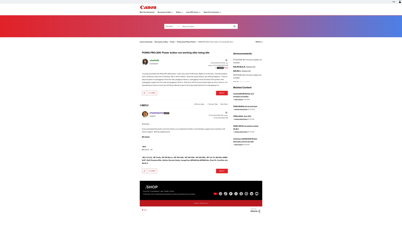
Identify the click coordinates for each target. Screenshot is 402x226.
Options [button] (258, 42)
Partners (172, 191)
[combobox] (209, 26)
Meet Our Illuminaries (147, 12)
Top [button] (145, 210)
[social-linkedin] (251, 193)
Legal (161, 191)
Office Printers (239, 99)
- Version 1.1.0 (244, 66)
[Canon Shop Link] (150, 187)
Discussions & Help (164, 12)
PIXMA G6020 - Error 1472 (242, 116)
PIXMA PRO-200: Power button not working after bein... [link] (216, 42)
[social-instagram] (220, 193)
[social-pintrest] (246, 193)
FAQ (393, 2)
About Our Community (211, 12)
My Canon (146, 137)
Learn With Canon (192, 12)
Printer (172, 42)
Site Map (167, 191)
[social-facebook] (231, 193)
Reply (222, 93)
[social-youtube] (215, 193)
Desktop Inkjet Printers (241, 109)
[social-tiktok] (225, 193)
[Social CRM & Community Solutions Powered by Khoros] (255, 210)
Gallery (178, 12)
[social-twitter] (236, 193)
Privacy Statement (155, 191)
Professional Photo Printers (186, 42)
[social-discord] (256, 193)
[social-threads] (241, 193)
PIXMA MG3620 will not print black (245, 106)
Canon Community (148, 7)
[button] (144, 93)
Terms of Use (146, 191)
